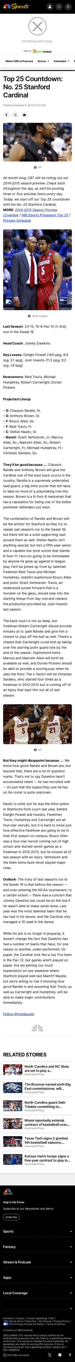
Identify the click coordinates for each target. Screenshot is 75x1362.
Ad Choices (45, 1321)
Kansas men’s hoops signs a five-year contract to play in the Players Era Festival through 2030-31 (47, 1158)
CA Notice (38, 1324)
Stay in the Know (13, 1202)
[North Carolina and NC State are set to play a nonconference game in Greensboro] (12, 1069)
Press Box (30, 1321)
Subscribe (11, 1217)
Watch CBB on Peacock (19, 61)
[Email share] (24, 115)
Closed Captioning (37, 1318)
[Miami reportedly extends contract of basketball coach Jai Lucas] (12, 1123)
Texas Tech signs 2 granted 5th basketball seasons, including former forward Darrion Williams (46, 1140)
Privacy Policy (61, 1321)
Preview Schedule (17, 220)
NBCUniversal (25, 1330)
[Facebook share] (6, 115)
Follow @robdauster (19, 1014)
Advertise (8, 1318)
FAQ (52, 1318)
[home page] (16, 6)
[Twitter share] (15, 115)
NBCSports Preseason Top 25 (44, 215)
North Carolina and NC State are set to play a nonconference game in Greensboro (47, 1068)
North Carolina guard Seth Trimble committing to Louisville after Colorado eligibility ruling (45, 1104)
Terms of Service (56, 1324)
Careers (20, 1318)
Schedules (60, 61)
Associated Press (34, 1074)
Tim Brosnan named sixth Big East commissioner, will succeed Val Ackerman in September (48, 1086)
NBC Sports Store (13, 1321)
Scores (42, 61)
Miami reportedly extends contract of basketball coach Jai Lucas (47, 1122)
